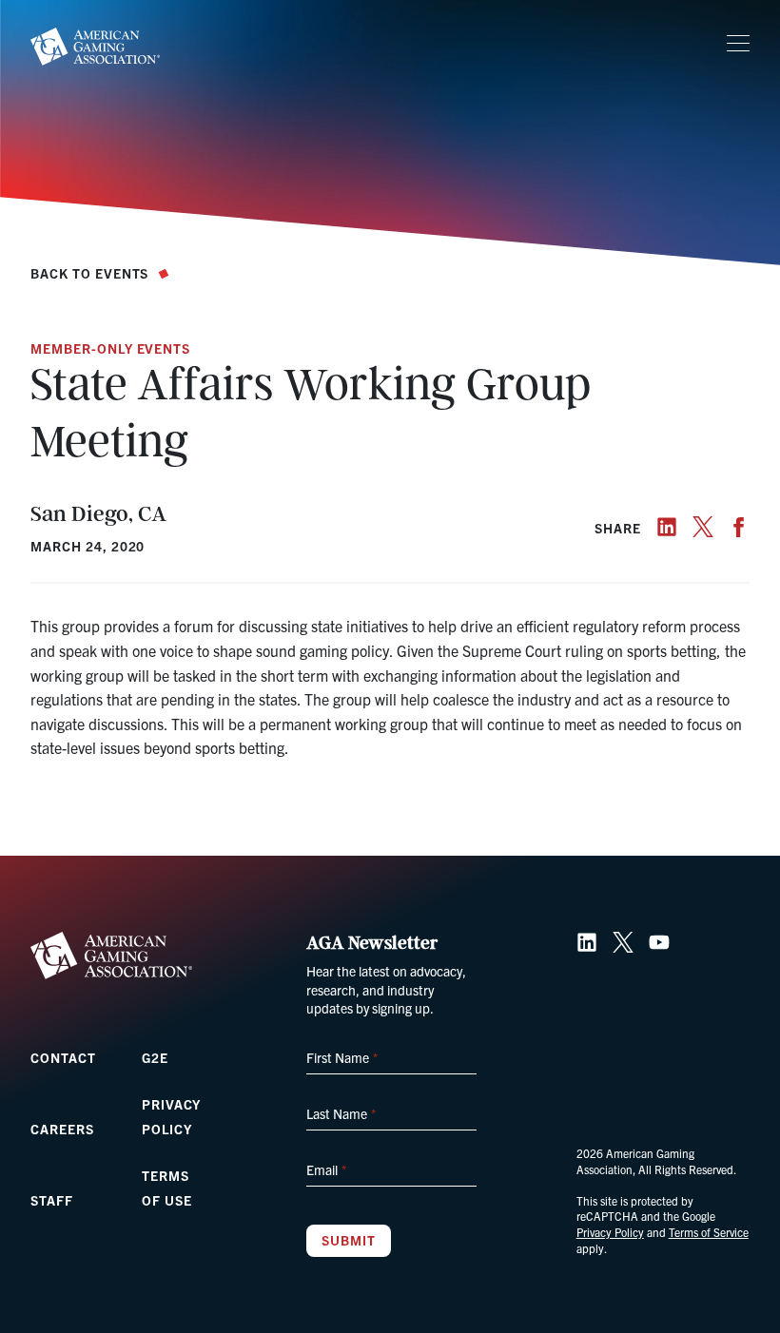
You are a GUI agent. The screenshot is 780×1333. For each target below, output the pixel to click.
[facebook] (739, 526)
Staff (51, 1199)
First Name (341, 1057)
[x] (702, 526)
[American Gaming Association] (95, 46)
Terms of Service (709, 1232)
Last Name (340, 1113)
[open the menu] (738, 43)
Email (325, 1169)
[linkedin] (666, 526)
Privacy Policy (610, 1232)
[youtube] (659, 942)
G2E (155, 1057)
